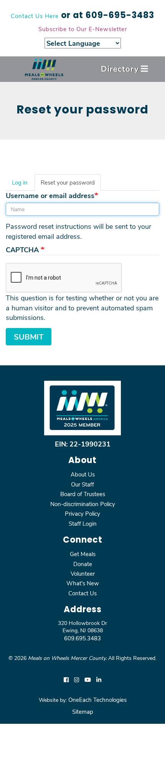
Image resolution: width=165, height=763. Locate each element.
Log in (20, 182)
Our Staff (82, 484)
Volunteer (83, 573)
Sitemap (82, 711)
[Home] (44, 69)
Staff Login (83, 523)
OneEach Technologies (97, 699)
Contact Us (82, 593)
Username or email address (50, 195)
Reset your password (71, 184)
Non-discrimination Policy (82, 504)
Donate (82, 564)
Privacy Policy (82, 513)
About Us (83, 474)
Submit (28, 337)
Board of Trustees (82, 494)
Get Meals (83, 554)
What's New (82, 583)
